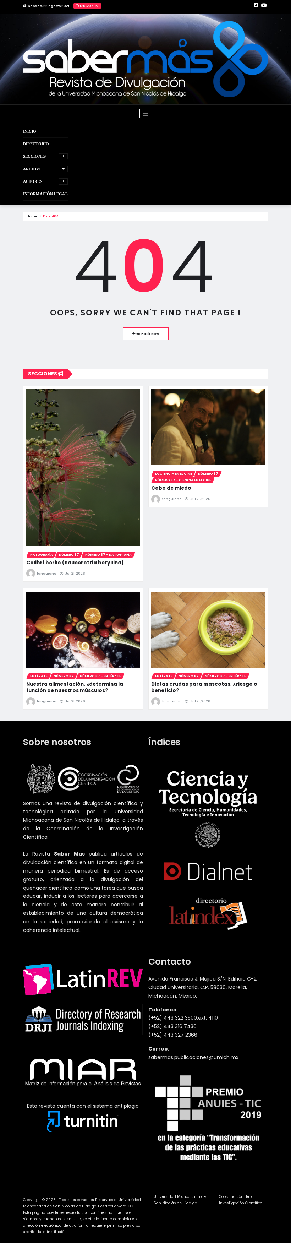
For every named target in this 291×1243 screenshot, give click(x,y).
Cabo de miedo (171, 488)
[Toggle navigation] (145, 113)
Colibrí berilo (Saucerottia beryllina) (75, 562)
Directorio (36, 144)
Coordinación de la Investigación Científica (241, 1200)
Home (32, 216)
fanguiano (46, 573)
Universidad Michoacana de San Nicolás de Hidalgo (180, 1200)
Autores (32, 181)
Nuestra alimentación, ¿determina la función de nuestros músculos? (74, 687)
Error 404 (51, 216)
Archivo (33, 169)
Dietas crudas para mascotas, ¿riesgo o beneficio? (204, 687)
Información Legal (45, 194)
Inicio (30, 131)
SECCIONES (34, 156)
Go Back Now (147, 333)
